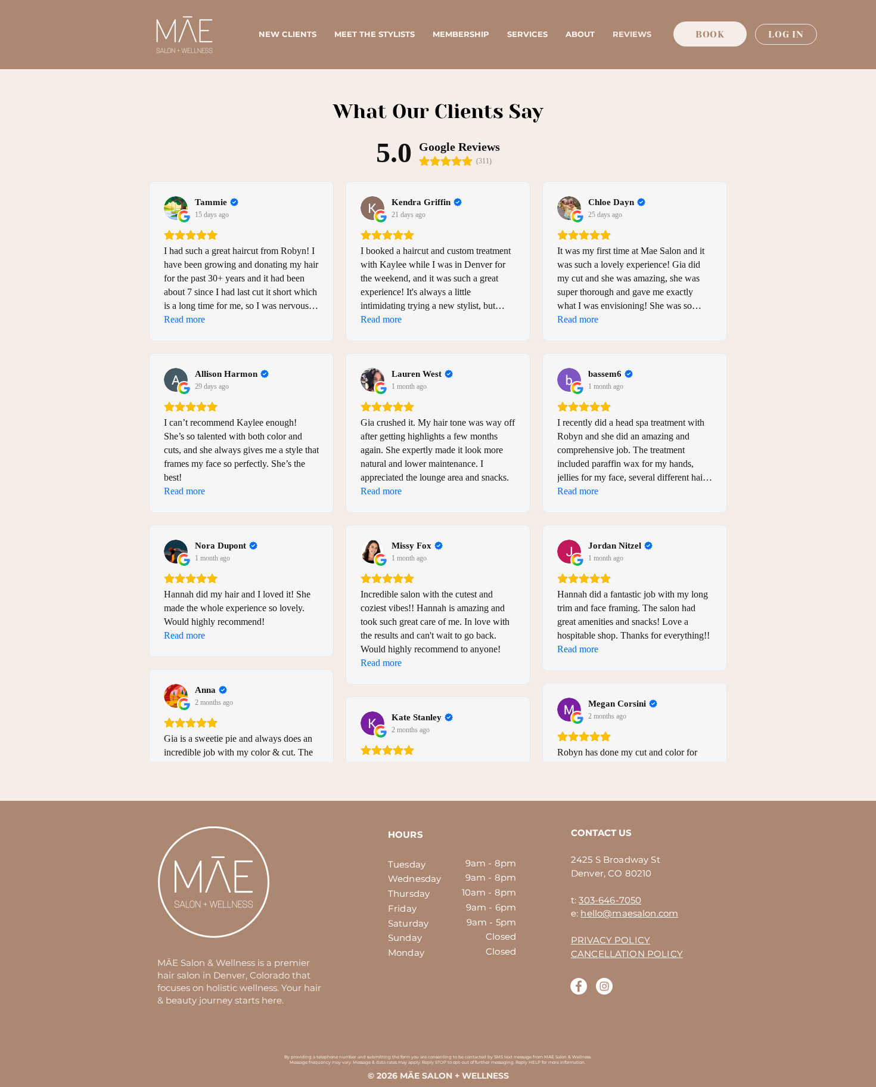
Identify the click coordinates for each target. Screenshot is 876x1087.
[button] (527, 34)
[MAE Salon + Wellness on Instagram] (604, 986)
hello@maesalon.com (629, 913)
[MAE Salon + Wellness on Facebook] (578, 986)
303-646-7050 (610, 900)
